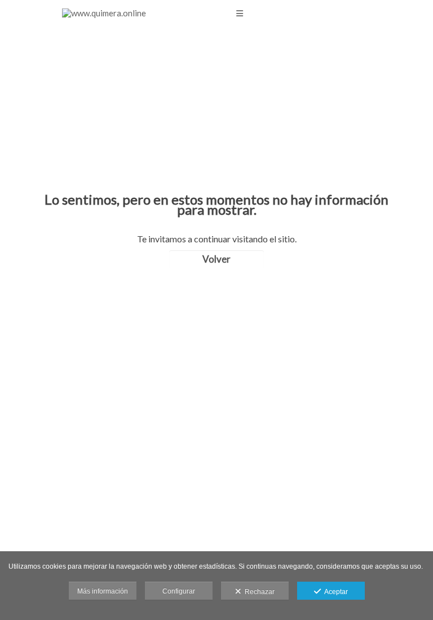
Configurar (178, 591)
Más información (102, 591)
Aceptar (334, 592)
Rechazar (258, 592)
